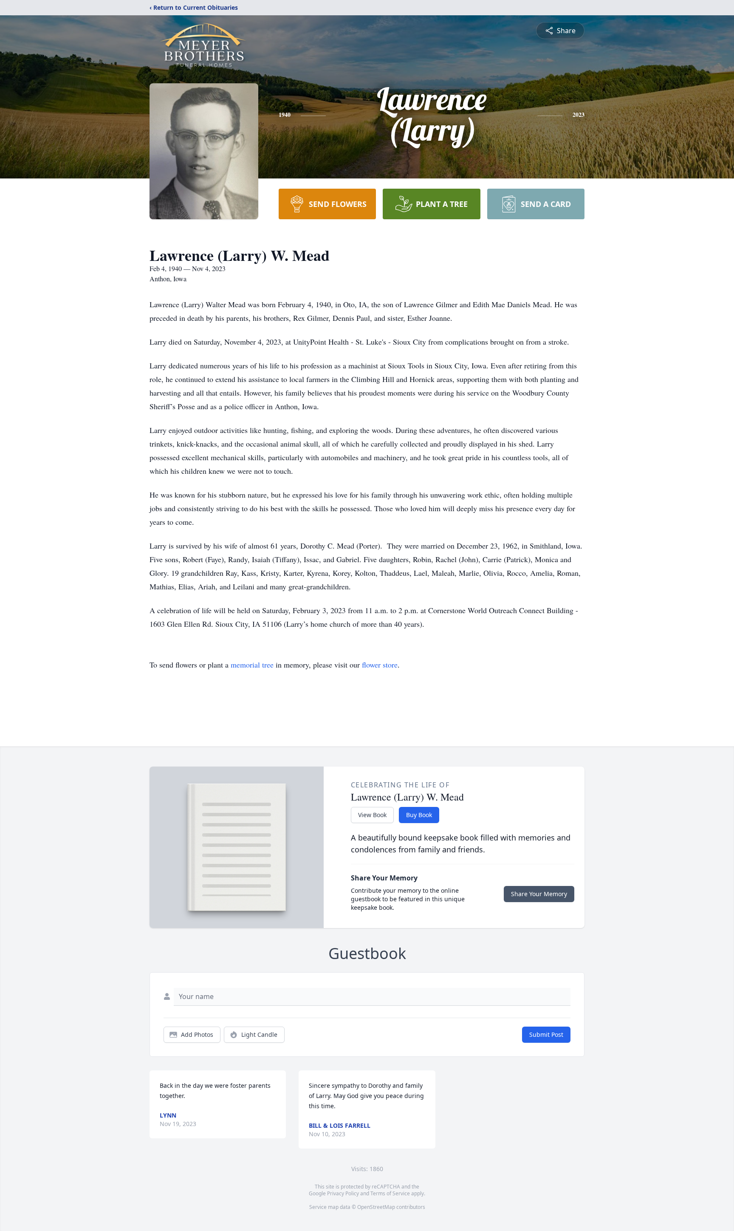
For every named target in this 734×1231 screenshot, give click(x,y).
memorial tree (252, 664)
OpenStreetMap (376, 1207)
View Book (372, 815)
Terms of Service (390, 1193)
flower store (380, 664)
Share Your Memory (539, 894)
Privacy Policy (343, 1193)
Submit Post (546, 1034)
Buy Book (419, 815)
